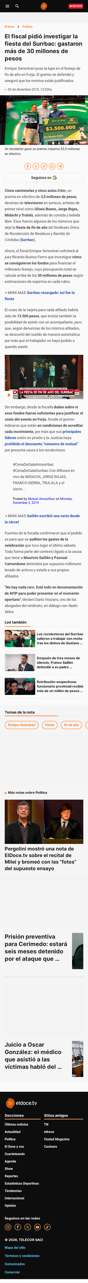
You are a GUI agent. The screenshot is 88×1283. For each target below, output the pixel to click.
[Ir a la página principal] (44, 6)
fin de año (71, 725)
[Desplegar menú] (7, 6)
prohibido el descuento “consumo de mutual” (41, 444)
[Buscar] (17, 6)
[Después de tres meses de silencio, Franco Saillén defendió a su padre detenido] (20, 662)
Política (28, 26)
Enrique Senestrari (21, 725)
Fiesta (49, 725)
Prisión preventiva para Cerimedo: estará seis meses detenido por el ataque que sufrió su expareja (37, 951)
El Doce (9, 26)
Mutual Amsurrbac (41, 499)
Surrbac (27, 240)
